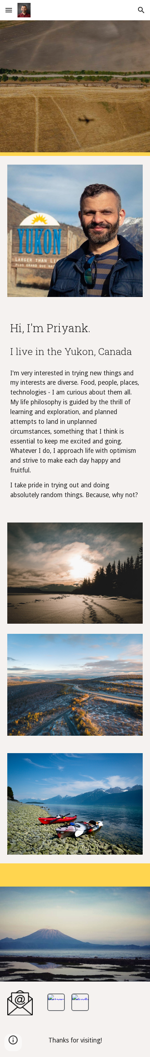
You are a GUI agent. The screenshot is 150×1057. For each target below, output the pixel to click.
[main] (75, 338)
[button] (8, 10)
